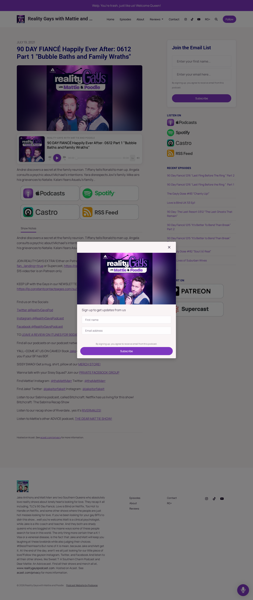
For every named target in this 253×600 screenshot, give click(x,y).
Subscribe (126, 351)
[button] (169, 247)
